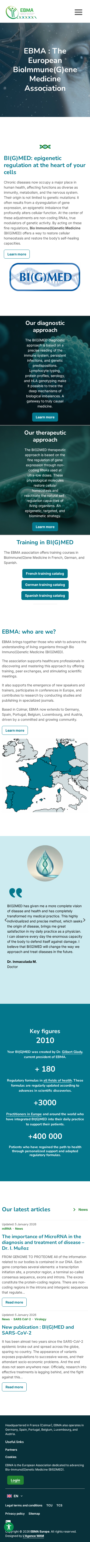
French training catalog (45, 573)
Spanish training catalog (45, 595)
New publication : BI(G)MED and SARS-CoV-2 (38, 1330)
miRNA (7, 1228)
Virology (40, 1319)
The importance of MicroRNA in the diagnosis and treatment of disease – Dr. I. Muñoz (43, 1242)
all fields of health (57, 1080)
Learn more (16, 254)
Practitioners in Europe (24, 1114)
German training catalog (45, 585)
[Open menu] (78, 12)
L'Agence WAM (33, 1536)
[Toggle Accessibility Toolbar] (9, 1527)
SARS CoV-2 (22, 1319)
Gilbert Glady (72, 1052)
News (19, 1228)
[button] (6, 920)
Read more (14, 1302)
